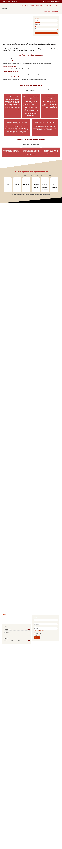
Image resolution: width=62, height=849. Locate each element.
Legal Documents (46, 1)
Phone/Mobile (37, 22)
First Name (37, 18)
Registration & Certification (37, 5)
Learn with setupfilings (55, 1)
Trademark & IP (50, 5)
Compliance (47, 11)
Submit (46, 33)
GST (56, 5)
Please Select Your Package (39, 630)
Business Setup (24, 5)
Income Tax (55, 11)
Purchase (37, 637)
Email (36, 26)
